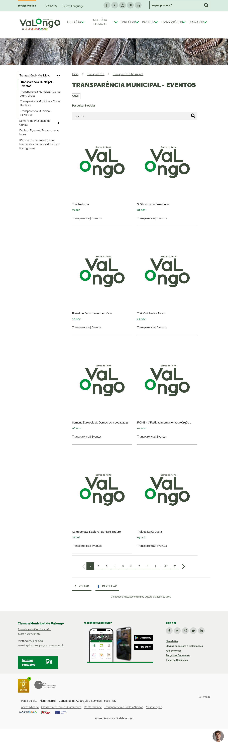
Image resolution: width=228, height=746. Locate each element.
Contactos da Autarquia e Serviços (80, 700)
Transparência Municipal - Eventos (37, 84)
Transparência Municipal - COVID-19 (36, 113)
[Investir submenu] (156, 22)
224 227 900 (35, 641)
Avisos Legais (154, 707)
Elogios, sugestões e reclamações (184, 646)
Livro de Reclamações (45, 685)
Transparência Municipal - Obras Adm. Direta (40, 93)
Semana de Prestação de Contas (34, 122)
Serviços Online (27, 5)
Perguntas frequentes (178, 655)
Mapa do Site (29, 700)
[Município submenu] (83, 22)
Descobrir (195, 22)
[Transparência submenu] (184, 22)
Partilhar (109, 586)
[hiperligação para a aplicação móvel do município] (118, 644)
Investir (147, 22)
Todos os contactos (28, 662)
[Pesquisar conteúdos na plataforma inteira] (206, 5)
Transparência (170, 22)
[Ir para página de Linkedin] (202, 630)
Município (73, 22)
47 (174, 566)
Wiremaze (204, 696)
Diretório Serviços (100, 22)
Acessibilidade (30, 707)
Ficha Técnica (48, 700)
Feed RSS (110, 700)
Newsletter (172, 641)
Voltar (84, 586)
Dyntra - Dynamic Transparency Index (39, 132)
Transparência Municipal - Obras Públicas (40, 103)
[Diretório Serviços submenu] (116, 22)
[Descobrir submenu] (205, 22)
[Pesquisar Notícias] (193, 116)
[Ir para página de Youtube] (178, 630)
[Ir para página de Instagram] (186, 630)
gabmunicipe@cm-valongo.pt (44, 645)
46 (166, 566)
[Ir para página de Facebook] (170, 630)
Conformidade (93, 707)
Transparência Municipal (35, 75)
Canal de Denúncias (177, 660)
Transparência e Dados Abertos (123, 707)
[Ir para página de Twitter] (194, 630)
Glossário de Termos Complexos (61, 707)
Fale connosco (173, 650)
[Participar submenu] (137, 22)
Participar (127, 22)
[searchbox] (179, 5)
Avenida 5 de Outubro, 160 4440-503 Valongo (34, 631)
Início (75, 74)
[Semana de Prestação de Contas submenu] (58, 123)
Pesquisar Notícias (83, 105)
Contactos (51, 5)
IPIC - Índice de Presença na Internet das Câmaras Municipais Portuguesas (39, 144)
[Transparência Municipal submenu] (58, 75)
